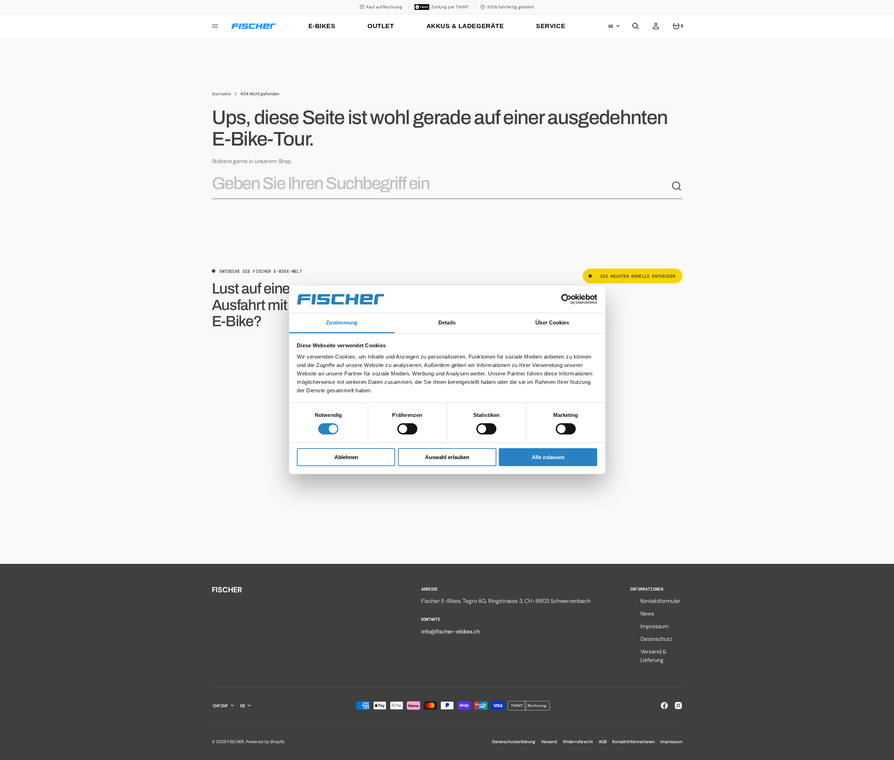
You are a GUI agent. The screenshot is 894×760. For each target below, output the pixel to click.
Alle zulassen (548, 457)
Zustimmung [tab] (341, 323)
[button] (635, 26)
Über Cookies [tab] (552, 323)
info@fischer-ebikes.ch (450, 631)
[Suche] (677, 186)
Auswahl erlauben (447, 457)
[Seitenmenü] (216, 26)
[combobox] (441, 186)
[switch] (407, 428)
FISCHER (235, 742)
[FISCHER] (253, 26)
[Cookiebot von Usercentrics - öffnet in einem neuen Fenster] (566, 299)
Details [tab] (447, 323)
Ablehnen (346, 457)
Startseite (221, 94)
